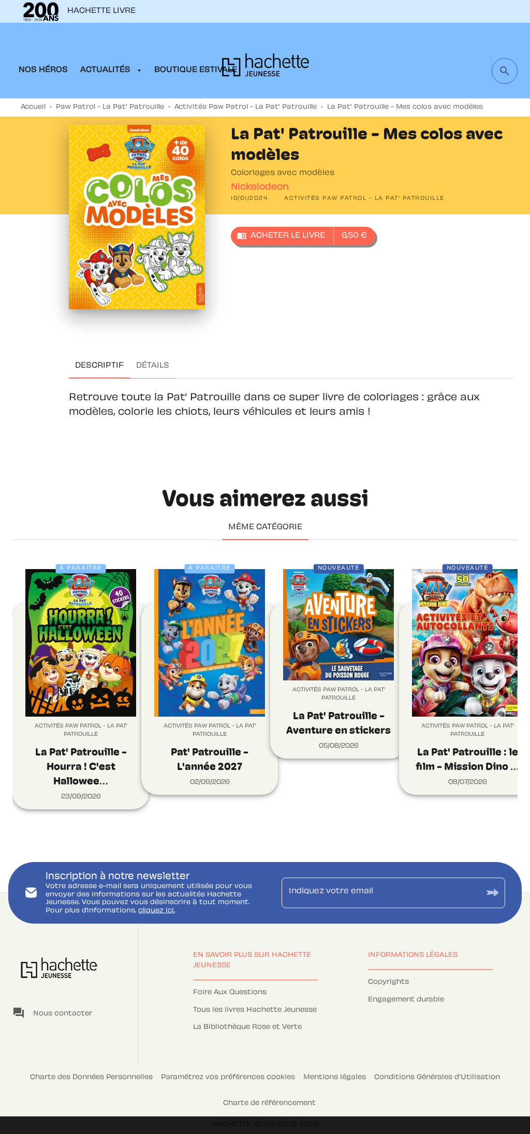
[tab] (43, 70)
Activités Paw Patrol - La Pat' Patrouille (245, 107)
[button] (364, 198)
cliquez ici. (156, 911)
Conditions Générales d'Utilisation (437, 1077)
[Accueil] (265, 68)
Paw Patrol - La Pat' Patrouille (110, 107)
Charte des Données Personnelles (91, 1077)
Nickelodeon (260, 187)
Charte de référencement (269, 1103)
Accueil (33, 107)
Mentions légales (334, 1077)
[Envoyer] (492, 893)
